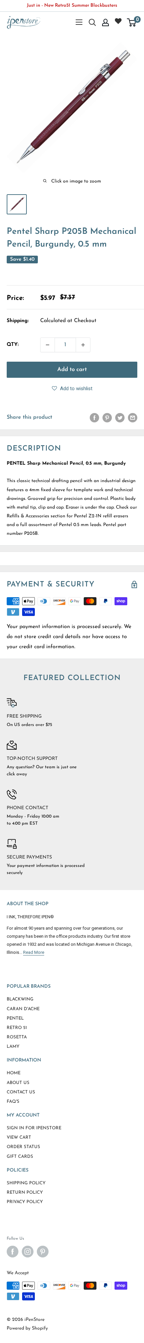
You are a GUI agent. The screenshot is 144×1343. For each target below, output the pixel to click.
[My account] (105, 22)
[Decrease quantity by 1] (48, 345)
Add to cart (72, 369)
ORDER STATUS (23, 1147)
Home (13, 1073)
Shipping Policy (26, 1183)
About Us (18, 1083)
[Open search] (92, 22)
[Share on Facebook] (94, 418)
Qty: (13, 344)
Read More (33, 952)
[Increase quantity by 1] (83, 345)
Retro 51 (17, 1028)
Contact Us (21, 1092)
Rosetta (17, 1037)
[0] (132, 22)
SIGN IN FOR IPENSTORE (34, 1128)
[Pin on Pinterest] (107, 418)
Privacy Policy (25, 1202)
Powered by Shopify (27, 1328)
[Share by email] (132, 418)
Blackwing (20, 999)
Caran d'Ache (23, 1009)
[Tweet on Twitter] (120, 418)
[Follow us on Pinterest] (43, 1251)
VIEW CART (19, 1137)
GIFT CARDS (20, 1156)
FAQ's (13, 1101)
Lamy (13, 1046)
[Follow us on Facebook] (12, 1251)
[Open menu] (79, 22)
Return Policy (25, 1192)
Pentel (15, 1018)
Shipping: (18, 320)
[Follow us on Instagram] (27, 1251)
